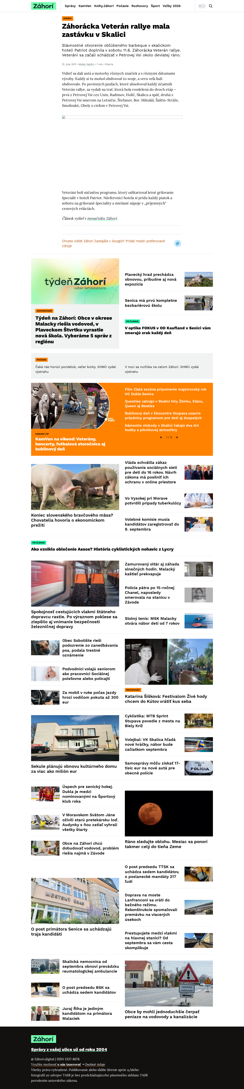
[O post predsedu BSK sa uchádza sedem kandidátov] (45, 990)
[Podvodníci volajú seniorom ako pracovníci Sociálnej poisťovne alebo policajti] (45, 673)
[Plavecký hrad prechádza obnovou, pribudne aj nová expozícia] (199, 279)
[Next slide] (177, 437)
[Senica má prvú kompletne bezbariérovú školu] (199, 303)
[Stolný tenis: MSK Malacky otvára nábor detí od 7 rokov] (199, 621)
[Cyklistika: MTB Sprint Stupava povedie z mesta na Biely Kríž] (199, 721)
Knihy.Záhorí (104, 6)
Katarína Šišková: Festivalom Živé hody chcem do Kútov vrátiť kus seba (166, 699)
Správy (70, 6)
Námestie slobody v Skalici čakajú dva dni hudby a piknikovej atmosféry (162, 427)
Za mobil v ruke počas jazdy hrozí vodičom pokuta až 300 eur (90, 697)
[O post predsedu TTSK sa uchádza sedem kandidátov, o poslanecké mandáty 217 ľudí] (199, 874)
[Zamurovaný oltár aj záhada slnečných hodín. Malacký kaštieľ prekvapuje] (199, 569)
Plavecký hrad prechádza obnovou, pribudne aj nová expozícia (150, 279)
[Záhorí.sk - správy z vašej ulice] (43, 6)
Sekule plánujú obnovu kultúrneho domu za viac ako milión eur (74, 769)
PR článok (132, 321)
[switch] (202, 6)
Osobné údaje (95, 1064)
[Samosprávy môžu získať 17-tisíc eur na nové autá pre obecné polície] (199, 768)
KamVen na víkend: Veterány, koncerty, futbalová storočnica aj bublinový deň (70, 443)
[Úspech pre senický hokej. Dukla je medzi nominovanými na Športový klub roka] (45, 794)
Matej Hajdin (86, 64)
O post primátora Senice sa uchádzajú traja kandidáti (71, 932)
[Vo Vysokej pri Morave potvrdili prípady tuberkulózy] (199, 500)
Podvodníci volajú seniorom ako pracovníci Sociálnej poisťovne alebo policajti (88, 674)
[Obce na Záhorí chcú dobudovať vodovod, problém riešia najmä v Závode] (45, 848)
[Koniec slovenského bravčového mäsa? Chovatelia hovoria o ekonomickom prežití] (75, 487)
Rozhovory (139, 6)
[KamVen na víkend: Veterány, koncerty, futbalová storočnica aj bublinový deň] (75, 406)
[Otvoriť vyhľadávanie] (211, 6)
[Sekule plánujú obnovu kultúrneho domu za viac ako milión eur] (75, 738)
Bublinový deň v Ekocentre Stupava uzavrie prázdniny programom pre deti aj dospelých (163, 415)
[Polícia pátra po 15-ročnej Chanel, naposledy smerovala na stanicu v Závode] (199, 595)
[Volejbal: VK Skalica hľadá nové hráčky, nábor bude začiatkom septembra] (199, 744)
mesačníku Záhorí (102, 218)
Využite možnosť (56, 1064)
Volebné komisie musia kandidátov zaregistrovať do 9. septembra (152, 524)
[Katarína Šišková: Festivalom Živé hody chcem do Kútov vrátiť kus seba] (169, 662)
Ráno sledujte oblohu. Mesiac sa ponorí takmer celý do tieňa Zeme (166, 844)
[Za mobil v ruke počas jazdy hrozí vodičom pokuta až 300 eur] (45, 697)
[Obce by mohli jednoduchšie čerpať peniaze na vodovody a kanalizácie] (169, 984)
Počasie (122, 6)
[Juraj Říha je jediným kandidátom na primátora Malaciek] (45, 1013)
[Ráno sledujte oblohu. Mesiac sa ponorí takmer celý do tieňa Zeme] (169, 814)
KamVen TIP (42, 434)
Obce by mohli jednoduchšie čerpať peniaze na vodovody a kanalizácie (162, 1014)
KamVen (85, 6)
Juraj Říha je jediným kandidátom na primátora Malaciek (87, 1013)
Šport (155, 6)
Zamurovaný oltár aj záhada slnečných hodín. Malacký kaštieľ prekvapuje (152, 569)
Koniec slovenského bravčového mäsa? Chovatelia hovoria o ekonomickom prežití (72, 520)
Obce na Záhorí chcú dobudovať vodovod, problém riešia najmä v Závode (90, 848)
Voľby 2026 (172, 6)
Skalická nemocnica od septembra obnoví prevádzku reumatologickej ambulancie (90, 966)
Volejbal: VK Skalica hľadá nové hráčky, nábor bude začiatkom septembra (150, 744)
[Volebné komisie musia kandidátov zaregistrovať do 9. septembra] (199, 524)
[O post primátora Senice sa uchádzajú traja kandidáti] (75, 901)
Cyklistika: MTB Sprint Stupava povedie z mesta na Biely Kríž (152, 721)
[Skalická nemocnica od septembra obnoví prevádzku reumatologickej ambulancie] (45, 966)
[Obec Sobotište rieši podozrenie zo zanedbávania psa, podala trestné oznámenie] (45, 647)
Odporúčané (44, 311)
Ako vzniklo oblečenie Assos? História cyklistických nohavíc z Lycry (102, 549)
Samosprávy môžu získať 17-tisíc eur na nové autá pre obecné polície (152, 768)
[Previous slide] (161, 437)
